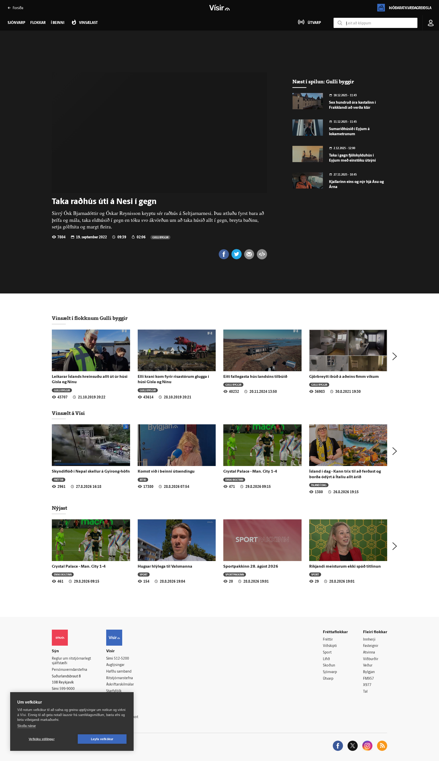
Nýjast (59, 508)
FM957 (368, 679)
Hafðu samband (118, 672)
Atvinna (369, 653)
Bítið (143, 479)
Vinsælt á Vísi (68, 413)
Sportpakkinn (234, 574)
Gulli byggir (160, 237)
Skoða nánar (26, 726)
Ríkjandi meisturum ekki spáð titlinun (345, 567)
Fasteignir (370, 646)
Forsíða (18, 7)
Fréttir (58, 479)
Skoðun (329, 665)
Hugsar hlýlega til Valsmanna (165, 567)
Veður (367, 665)
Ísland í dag (318, 485)
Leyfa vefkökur (102, 739)
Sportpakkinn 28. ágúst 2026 (250, 567)
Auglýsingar (115, 665)
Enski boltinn (234, 479)
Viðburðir (370, 659)
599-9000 (67, 689)
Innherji (369, 640)
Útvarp (328, 679)
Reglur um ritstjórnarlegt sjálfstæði (71, 661)
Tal (365, 692)
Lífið (326, 659)
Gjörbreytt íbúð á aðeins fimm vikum (344, 377)
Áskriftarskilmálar (120, 685)
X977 (367, 685)
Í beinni (57, 23)
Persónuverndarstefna (69, 670)
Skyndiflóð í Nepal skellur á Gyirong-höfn (91, 472)
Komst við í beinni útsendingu (166, 472)
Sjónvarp (330, 672)
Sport (144, 574)
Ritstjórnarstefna (119, 678)
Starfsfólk (113, 691)
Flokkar (38, 23)
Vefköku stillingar (42, 739)
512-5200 (121, 659)
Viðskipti (330, 646)
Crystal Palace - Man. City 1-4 (250, 472)
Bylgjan (369, 672)
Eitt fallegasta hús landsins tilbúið (255, 377)
